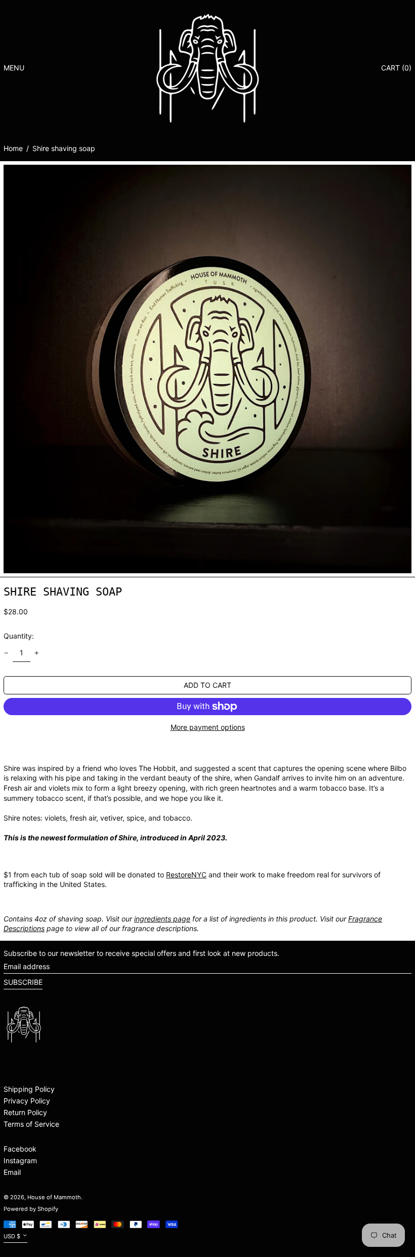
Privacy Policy (27, 1100)
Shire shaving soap (63, 148)
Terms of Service (31, 1124)
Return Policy (25, 1112)
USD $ (12, 1236)
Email (12, 1172)
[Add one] (36, 653)
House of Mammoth (54, 1197)
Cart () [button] (396, 67)
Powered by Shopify (31, 1208)
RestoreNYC (186, 874)
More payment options (208, 727)
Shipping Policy (29, 1089)
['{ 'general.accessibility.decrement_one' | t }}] (6, 653)
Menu (14, 67)
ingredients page (162, 918)
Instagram (20, 1160)
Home (13, 148)
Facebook (20, 1148)
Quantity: (19, 636)
